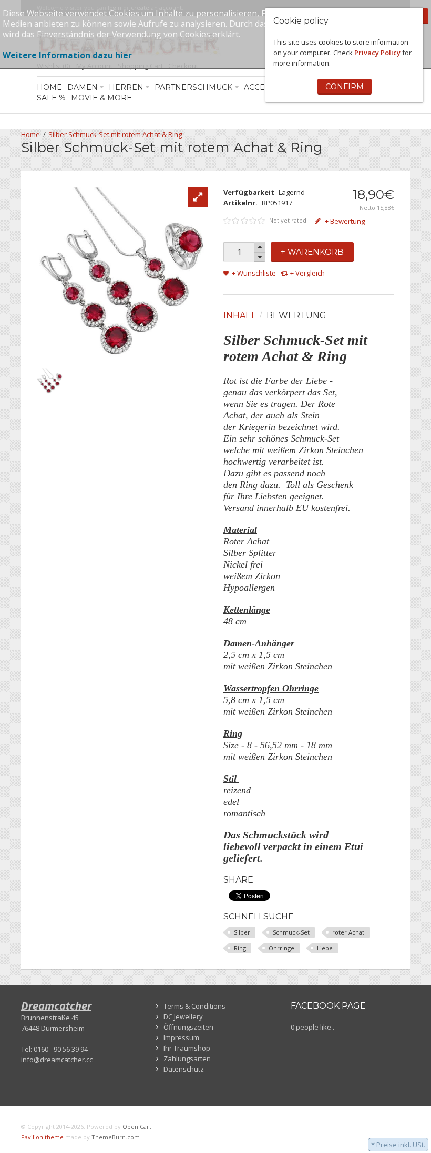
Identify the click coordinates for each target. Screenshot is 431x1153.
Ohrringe (281, 948)
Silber (242, 932)
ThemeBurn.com (115, 1137)
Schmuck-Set (291, 932)
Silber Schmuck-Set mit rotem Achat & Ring (115, 134)
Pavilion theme (42, 1137)
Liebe (325, 948)
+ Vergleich (307, 273)
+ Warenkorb (312, 252)
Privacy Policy (377, 52)
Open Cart (136, 1126)
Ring (240, 948)
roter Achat (348, 932)
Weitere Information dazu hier (67, 55)
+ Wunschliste (254, 273)
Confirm (344, 86)
